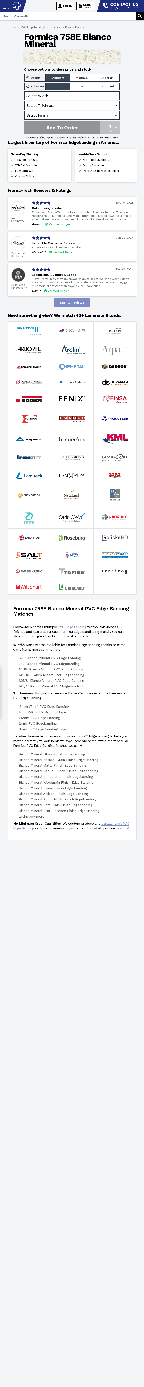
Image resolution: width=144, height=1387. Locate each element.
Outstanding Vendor (47, 208)
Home (12, 27)
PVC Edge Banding (72, 627)
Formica (55, 27)
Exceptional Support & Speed (54, 275)
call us (123, 828)
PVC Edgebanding (32, 27)
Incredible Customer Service (53, 243)
